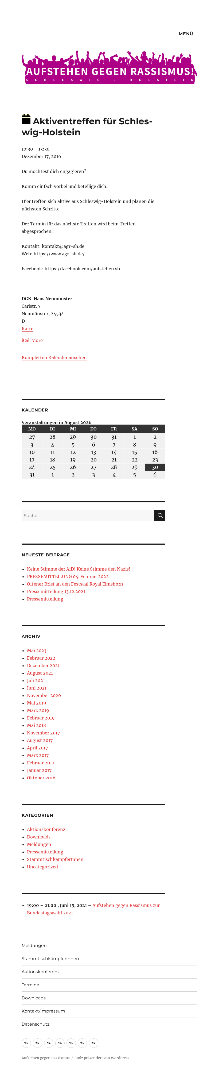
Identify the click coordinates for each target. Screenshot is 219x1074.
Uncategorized (42, 866)
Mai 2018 (36, 725)
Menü (186, 33)
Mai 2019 (36, 703)
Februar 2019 (41, 718)
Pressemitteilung (45, 599)
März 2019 (38, 710)
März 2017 (38, 755)
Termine (30, 984)
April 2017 (37, 747)
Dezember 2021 (43, 665)
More (37, 340)
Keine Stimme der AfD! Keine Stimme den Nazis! (78, 569)
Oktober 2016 (41, 777)
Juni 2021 (36, 688)
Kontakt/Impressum (43, 1011)
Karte (27, 328)
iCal (25, 340)
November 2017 (43, 733)
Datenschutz (35, 1024)
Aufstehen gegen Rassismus (46, 1058)
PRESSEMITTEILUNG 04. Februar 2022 (68, 576)
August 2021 (40, 673)
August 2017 (40, 740)
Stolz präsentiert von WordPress (102, 1058)
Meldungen (39, 844)
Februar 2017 (40, 762)
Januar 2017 (39, 770)
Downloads (38, 837)
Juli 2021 (36, 680)
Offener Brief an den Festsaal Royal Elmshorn (75, 584)
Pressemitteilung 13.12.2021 (56, 591)
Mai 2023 (36, 650)
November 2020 (44, 695)
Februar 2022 (41, 658)
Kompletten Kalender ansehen (54, 357)
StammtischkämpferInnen (55, 859)
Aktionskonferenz (46, 829)
